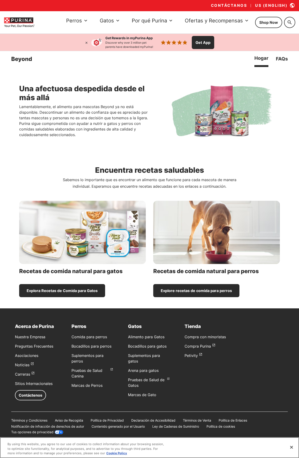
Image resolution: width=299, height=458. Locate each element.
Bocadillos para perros (91, 346)
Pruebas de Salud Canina (86, 373)
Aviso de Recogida (69, 420)
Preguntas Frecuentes (34, 346)
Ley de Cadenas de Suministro (175, 426)
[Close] (291, 447)
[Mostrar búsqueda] (289, 22)
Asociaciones (26, 355)
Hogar (261, 58)
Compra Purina (198, 346)
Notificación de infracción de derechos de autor (47, 426)
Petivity (191, 355)
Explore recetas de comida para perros (196, 290)
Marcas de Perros (87, 385)
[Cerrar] (86, 42)
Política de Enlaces (233, 420)
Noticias (22, 365)
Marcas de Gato (142, 394)
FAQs (282, 59)
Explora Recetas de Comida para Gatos (62, 290)
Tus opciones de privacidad (32, 432)
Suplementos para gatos (144, 358)
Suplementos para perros (87, 358)
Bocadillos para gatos (147, 346)
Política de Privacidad (107, 420)
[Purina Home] (19, 22)
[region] (149, 447)
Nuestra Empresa (30, 337)
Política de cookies (220, 426)
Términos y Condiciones (29, 420)
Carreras (22, 374)
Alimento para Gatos (146, 337)
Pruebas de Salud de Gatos (146, 382)
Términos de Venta (197, 420)
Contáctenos (30, 395)
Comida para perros (89, 337)
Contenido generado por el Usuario (118, 426)
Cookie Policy (116, 453)
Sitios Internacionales (34, 383)
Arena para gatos (143, 370)
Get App (203, 42)
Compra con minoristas (205, 337)
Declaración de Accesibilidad (153, 420)
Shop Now (268, 22)
